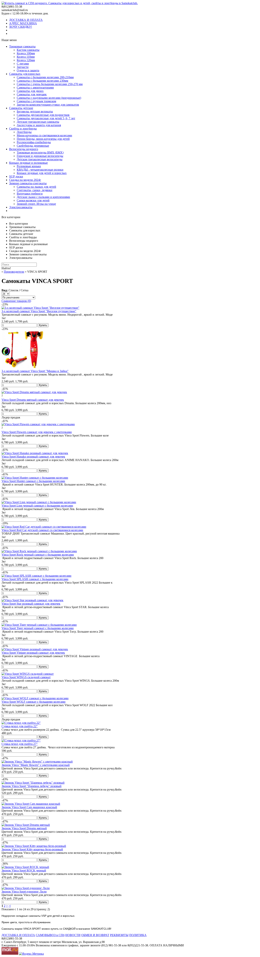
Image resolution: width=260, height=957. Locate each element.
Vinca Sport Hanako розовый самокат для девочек (33, 456)
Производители (14, 271)
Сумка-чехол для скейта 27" (20, 743)
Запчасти (23, 67)
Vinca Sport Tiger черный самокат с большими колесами (38, 628)
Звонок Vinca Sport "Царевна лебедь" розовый (31, 786)
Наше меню (9, 40)
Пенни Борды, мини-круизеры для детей (43, 138)
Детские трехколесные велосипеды (39, 159)
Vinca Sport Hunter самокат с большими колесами (33, 481)
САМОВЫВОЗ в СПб (50, 935)
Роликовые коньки (29, 166)
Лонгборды (24, 132)
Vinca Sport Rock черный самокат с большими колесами (38, 554)
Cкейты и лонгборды (23, 128)
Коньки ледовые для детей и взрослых (42, 173)
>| (10, 905)
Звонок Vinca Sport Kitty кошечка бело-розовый (32, 849)
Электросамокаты (20, 207)
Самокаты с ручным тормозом (36, 101)
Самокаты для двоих (30, 91)
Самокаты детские (21, 108)
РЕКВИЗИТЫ (119, 935)
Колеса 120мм (26, 60)
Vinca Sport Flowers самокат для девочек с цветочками (37, 432)
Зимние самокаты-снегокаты (28, 183)
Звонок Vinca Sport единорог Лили (24, 891)
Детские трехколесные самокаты (38, 121)
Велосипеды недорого (23, 149)
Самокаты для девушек (32, 94)
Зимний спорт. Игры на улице (36, 203)
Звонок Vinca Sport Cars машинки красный (29, 807)
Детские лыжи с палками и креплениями (43, 197)
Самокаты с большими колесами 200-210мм (45, 77)
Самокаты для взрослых (24, 73)
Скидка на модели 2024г (25, 179)
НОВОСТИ (73, 935)
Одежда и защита (28, 70)
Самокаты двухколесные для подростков (43, 114)
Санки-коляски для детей (33, 200)
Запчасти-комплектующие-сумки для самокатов (48, 104)
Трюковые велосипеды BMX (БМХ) (40, 152)
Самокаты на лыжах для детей (36, 186)
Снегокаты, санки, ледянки (34, 190)
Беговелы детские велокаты (35, 111)
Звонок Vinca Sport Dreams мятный (24, 828)
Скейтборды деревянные (33, 145)
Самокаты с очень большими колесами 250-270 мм (50, 84)
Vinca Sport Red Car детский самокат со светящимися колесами (42, 530)
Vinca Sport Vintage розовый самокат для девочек (33, 652)
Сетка (24, 290)
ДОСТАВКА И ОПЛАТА (26, 19)
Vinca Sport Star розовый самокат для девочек (31, 603)
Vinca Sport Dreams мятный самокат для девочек (33, 399)
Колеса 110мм (26, 56)
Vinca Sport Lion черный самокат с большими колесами (37, 505)
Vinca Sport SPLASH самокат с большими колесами (35, 579)
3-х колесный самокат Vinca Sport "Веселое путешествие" (39, 311)
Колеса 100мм (26, 53)
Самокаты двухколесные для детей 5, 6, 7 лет (46, 118)
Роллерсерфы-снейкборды (34, 142)
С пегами (23, 63)
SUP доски (16, 176)
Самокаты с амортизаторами (35, 87)
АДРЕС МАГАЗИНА (23, 23)
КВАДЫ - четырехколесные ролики (40, 169)
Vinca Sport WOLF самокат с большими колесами (33, 701)
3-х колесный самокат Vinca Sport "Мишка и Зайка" (35, 371)
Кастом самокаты (28, 49)
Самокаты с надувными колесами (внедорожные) (49, 97)
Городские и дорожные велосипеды (40, 156)
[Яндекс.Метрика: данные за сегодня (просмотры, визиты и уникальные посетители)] (31, 953)
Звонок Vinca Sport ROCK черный (24, 870)
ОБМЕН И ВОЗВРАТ (95, 935)
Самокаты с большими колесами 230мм (42, 80)
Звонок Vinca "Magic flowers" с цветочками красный (36, 765)
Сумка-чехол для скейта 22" (20, 726)
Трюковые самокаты (22, 46)
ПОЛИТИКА (138, 935)
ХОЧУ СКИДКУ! (20, 26)
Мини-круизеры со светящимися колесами (44, 135)
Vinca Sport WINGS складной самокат (26, 677)
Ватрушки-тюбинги (30, 193)
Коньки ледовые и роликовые (28, 162)
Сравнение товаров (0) (16, 301)
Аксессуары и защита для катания (39, 125)
